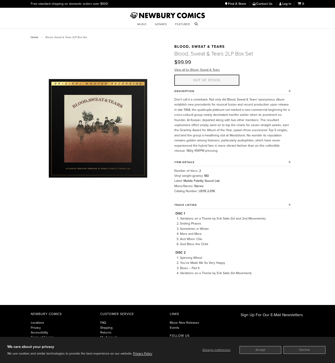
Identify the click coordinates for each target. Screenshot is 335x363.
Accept (260, 350)
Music (142, 24)
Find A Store (237, 4)
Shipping (106, 328)
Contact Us (264, 4)
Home (34, 37)
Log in (286, 4)
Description (184, 91)
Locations (37, 323)
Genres (161, 24)
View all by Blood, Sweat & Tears (197, 70)
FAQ (103, 323)
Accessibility (39, 332)
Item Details (184, 162)
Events (174, 328)
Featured (182, 24)
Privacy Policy (142, 353)
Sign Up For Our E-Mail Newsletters (272, 315)
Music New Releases (184, 323)
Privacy (36, 328)
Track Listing (185, 205)
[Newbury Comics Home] (167, 15)
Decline (304, 350)
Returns (105, 332)
